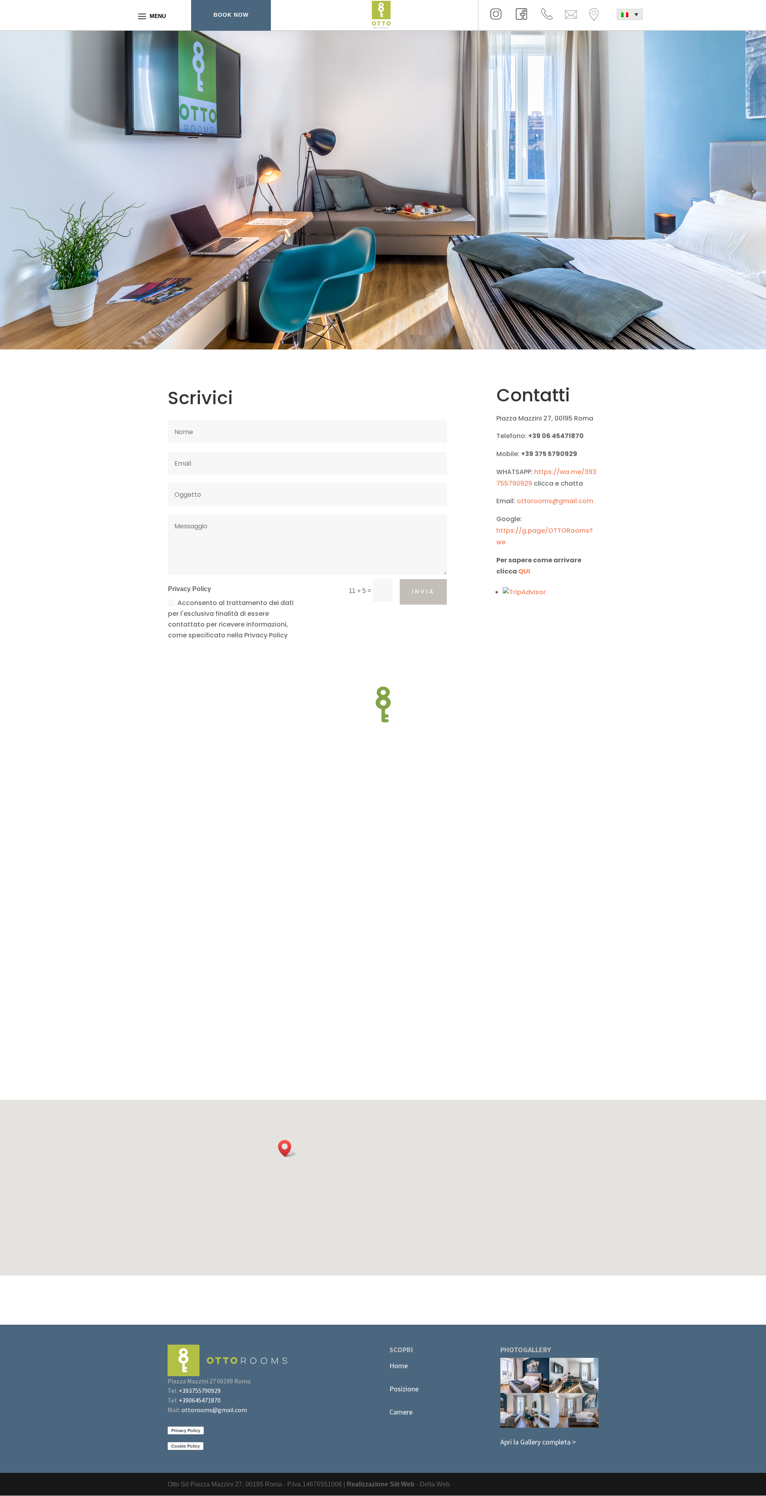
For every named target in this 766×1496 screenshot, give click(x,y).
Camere (401, 1412)
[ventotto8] (573, 1425)
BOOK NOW (231, 15)
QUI (524, 571)
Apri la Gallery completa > (538, 1441)
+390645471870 (200, 1400)
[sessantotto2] (524, 1425)
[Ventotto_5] (524, 1390)
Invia (423, 591)
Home (398, 1365)
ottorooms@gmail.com (555, 501)
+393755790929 (200, 1391)
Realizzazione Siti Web (381, 1484)
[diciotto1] (573, 1390)
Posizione (404, 1388)
